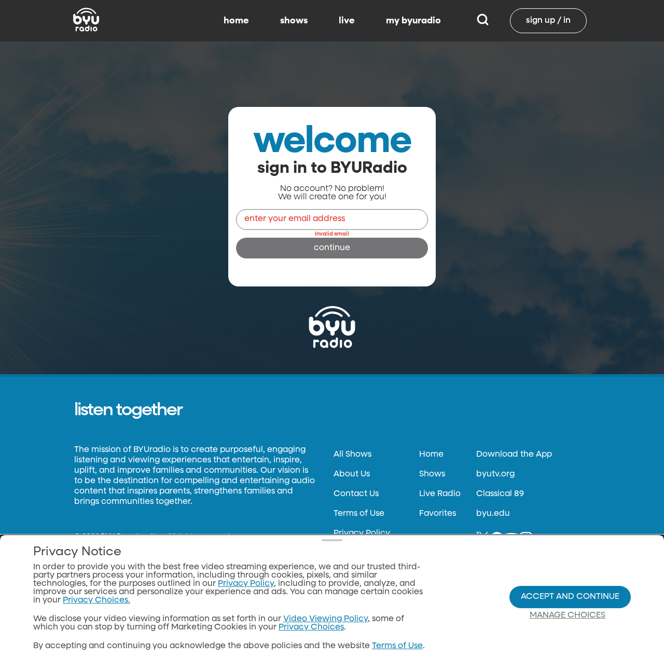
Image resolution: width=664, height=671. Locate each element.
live (347, 20)
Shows (432, 474)
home (236, 20)
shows (294, 20)
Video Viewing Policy (325, 619)
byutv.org (495, 474)
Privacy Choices (311, 627)
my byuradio (413, 20)
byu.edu (493, 514)
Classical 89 (500, 494)
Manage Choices (567, 615)
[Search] (483, 20)
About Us (352, 474)
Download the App (514, 454)
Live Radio (440, 494)
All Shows (352, 454)
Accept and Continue (570, 597)
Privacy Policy (362, 533)
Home (431, 454)
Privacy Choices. (96, 600)
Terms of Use (359, 514)
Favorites (437, 514)
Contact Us (356, 494)
